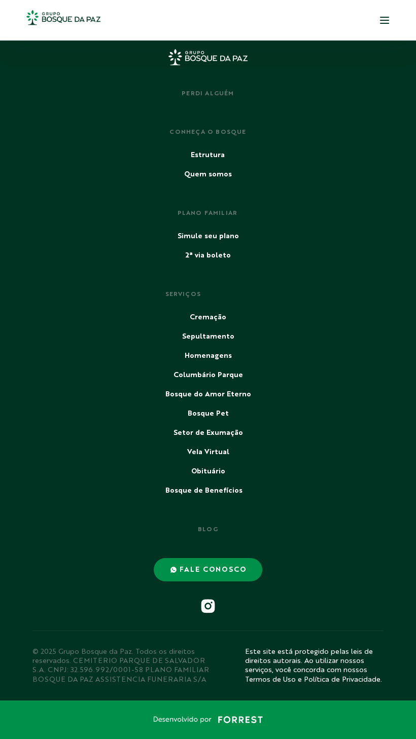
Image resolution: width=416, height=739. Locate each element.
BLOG (208, 530)
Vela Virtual (208, 452)
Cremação (208, 317)
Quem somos (208, 174)
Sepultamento (208, 336)
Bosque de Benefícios (203, 490)
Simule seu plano (208, 236)
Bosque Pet (208, 413)
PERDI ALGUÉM (208, 94)
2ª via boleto (208, 255)
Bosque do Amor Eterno (208, 394)
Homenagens (208, 355)
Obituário (208, 471)
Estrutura (208, 155)
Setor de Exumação (208, 432)
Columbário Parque (208, 375)
